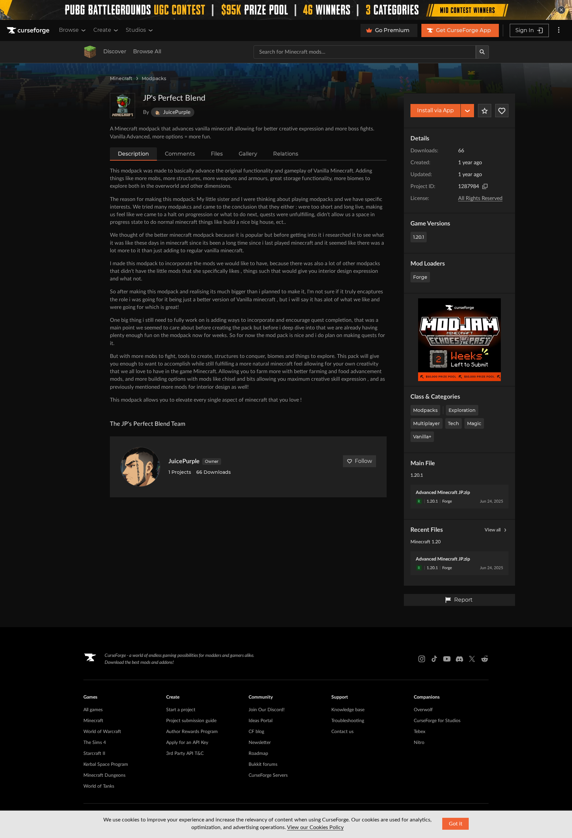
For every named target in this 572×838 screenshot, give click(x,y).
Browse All (147, 51)
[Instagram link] (422, 659)
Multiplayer (426, 423)
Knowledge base (347, 710)
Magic (474, 423)
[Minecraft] (90, 52)
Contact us (342, 731)
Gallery (248, 154)
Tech (453, 423)
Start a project (180, 710)
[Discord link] (459, 659)
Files (217, 154)
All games (93, 710)
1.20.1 (418, 237)
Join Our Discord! (267, 710)
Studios (136, 30)
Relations (285, 154)
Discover (114, 51)
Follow (363, 461)
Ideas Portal (260, 720)
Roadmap (258, 753)
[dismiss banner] (561, 10)
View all (493, 530)
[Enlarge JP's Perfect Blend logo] (122, 105)
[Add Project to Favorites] (484, 110)
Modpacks (154, 78)
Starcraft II (94, 753)
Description (133, 154)
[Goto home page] (29, 30)
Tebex (419, 731)
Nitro (419, 742)
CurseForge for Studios (437, 720)
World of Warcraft (102, 731)
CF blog (256, 731)
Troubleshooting (347, 720)
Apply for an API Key (187, 742)
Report (463, 600)
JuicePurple (184, 462)
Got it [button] (455, 823)
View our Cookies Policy (315, 827)
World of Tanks (98, 786)
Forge (420, 277)
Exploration (462, 410)
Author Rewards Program (192, 731)
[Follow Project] (501, 110)
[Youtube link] (447, 659)
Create (102, 30)
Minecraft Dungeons (104, 775)
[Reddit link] (485, 659)
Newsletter (260, 742)
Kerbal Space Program (105, 764)
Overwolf (423, 710)
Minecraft (121, 78)
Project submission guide (191, 720)
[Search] (482, 52)
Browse (69, 30)
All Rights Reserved (480, 198)
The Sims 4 (94, 742)
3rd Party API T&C (185, 753)
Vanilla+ (422, 437)
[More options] (558, 30)
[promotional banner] (286, 10)
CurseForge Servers (268, 775)
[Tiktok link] (434, 659)
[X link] (472, 659)
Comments (180, 154)
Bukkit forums (263, 764)
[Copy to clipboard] (485, 186)
